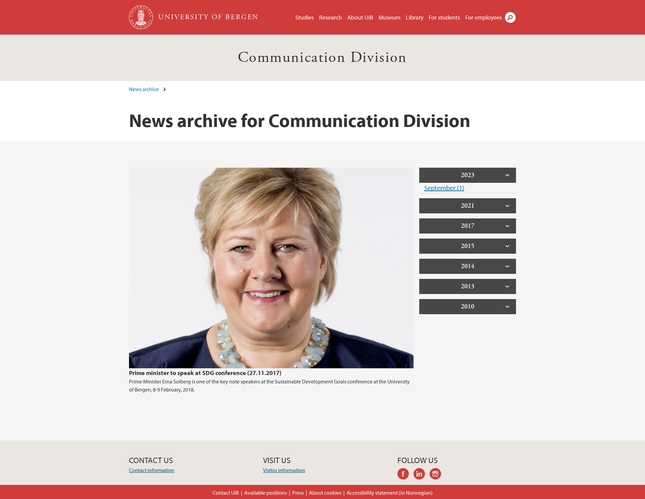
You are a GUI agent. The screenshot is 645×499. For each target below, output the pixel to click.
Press (298, 492)
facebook (405, 475)
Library (414, 17)
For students (444, 17)
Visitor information (284, 470)
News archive (144, 89)
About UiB (360, 17)
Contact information (151, 470)
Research (330, 17)
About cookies (325, 492)
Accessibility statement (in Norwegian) (390, 492)
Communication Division (322, 57)
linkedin (422, 475)
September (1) (444, 187)
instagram (438, 475)
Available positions (265, 492)
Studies (304, 17)
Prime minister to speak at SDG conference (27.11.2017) (205, 373)
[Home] (141, 17)
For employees (483, 17)
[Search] (510, 17)
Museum (389, 17)
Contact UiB (226, 492)
